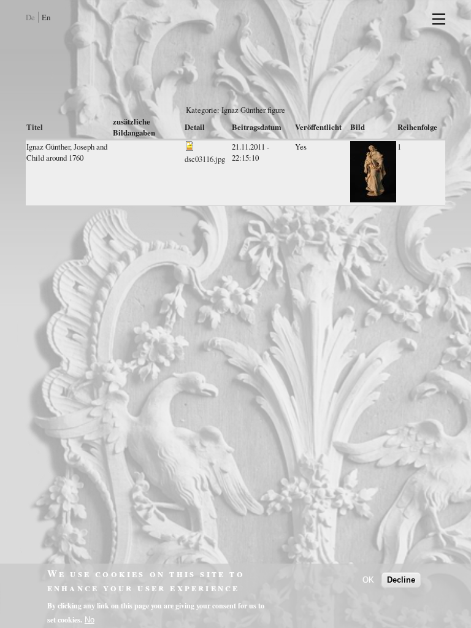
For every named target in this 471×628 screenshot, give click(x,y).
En (46, 17)
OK (368, 579)
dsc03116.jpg (205, 158)
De (30, 17)
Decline (401, 579)
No (89, 619)
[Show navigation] (433, 18)
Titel (34, 126)
